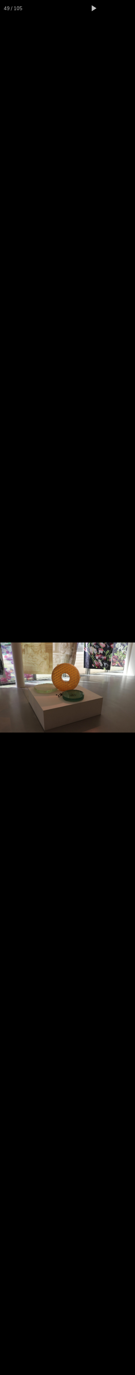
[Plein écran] (110, 8)
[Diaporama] (94, 8)
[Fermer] (126, 8)
